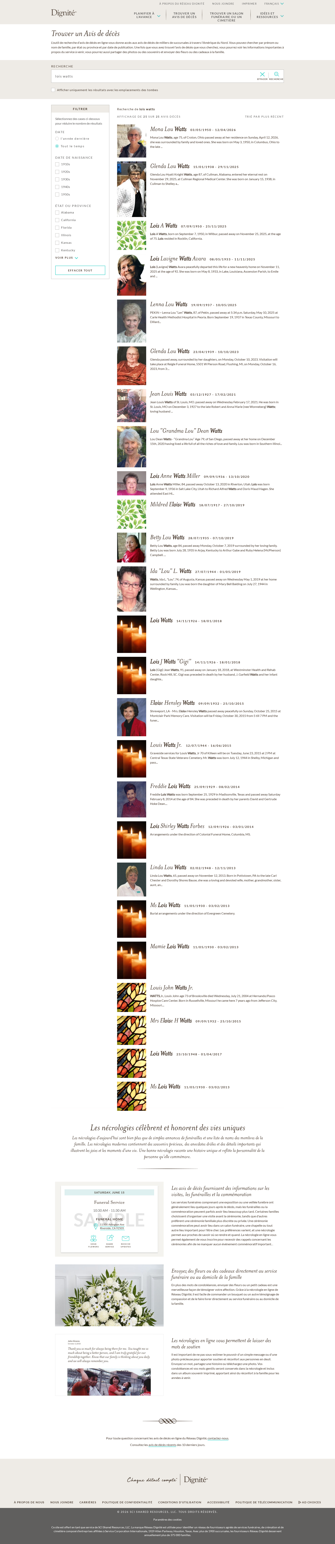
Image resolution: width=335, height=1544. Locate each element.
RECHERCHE (62, 66)
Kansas (66, 242)
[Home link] (64, 13)
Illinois (66, 235)
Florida (66, 227)
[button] (147, 15)
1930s (65, 179)
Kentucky (68, 250)
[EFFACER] (262, 74)
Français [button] (271, 3)
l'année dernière (75, 138)
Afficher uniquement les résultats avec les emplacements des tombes (107, 90)
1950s (65, 194)
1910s (65, 164)
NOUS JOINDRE (223, 3)
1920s (65, 171)
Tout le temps (73, 146)
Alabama (67, 212)
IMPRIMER (249, 3)
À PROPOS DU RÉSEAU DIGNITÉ (182, 3)
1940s (65, 187)
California (68, 220)
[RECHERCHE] (276, 74)
